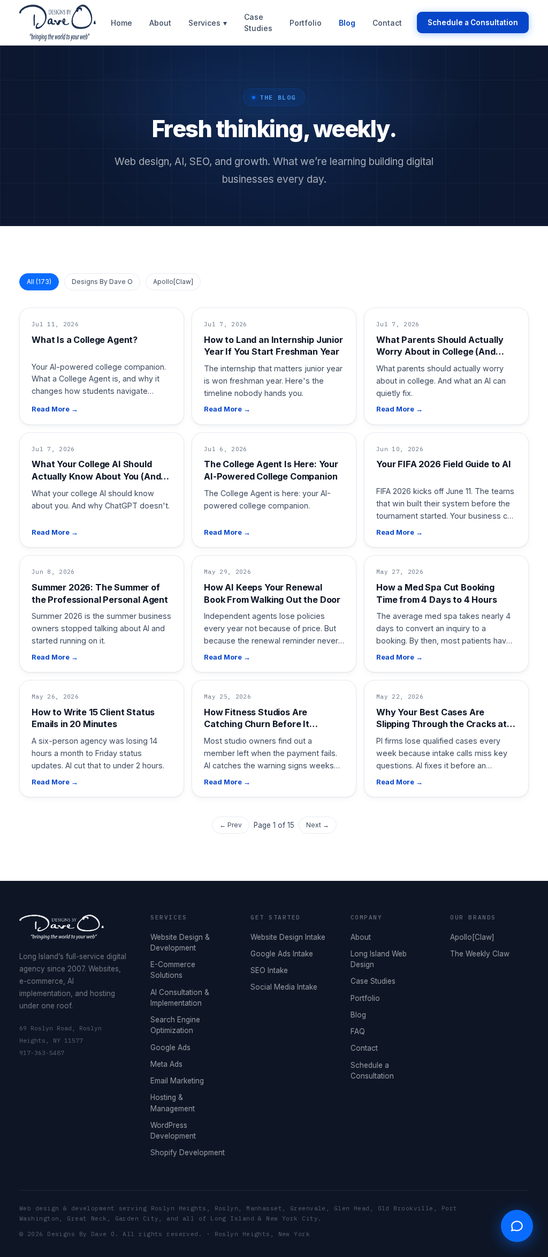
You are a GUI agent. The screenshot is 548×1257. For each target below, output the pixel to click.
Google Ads (170, 1047)
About (160, 22)
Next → (317, 825)
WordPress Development (173, 1130)
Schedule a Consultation (473, 22)
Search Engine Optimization (175, 1025)
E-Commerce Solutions (172, 969)
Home (121, 22)
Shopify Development (187, 1152)
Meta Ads (166, 1064)
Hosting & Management (172, 1102)
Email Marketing (177, 1080)
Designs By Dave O (102, 282)
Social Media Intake (283, 987)
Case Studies (258, 22)
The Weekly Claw (479, 953)
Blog (347, 22)
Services (207, 22)
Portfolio (306, 22)
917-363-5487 (41, 1053)
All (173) (39, 282)
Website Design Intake (287, 937)
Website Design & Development (180, 942)
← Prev (230, 825)
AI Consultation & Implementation (179, 997)
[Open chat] (517, 1226)
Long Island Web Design (379, 959)
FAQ (358, 1031)
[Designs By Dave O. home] (57, 22)
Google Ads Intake (281, 953)
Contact (387, 22)
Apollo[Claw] (173, 282)
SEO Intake (269, 970)
